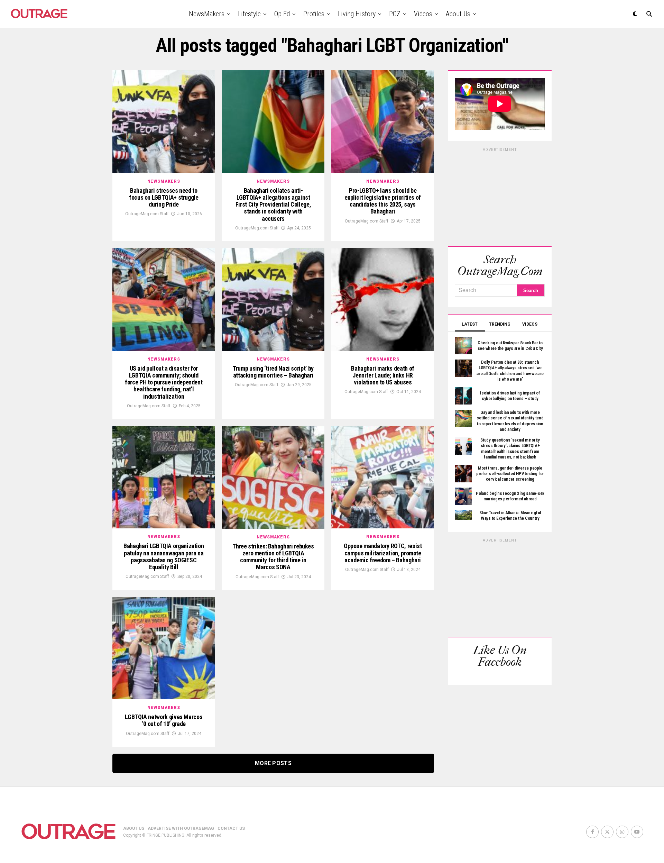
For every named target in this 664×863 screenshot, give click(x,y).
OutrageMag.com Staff (147, 213)
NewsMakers (206, 14)
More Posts (273, 763)
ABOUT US (133, 828)
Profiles (313, 14)
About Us (458, 14)
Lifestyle (249, 14)
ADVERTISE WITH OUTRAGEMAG (181, 828)
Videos (423, 14)
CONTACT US (231, 828)
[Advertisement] (500, 196)
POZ (394, 14)
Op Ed (282, 14)
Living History (357, 14)
